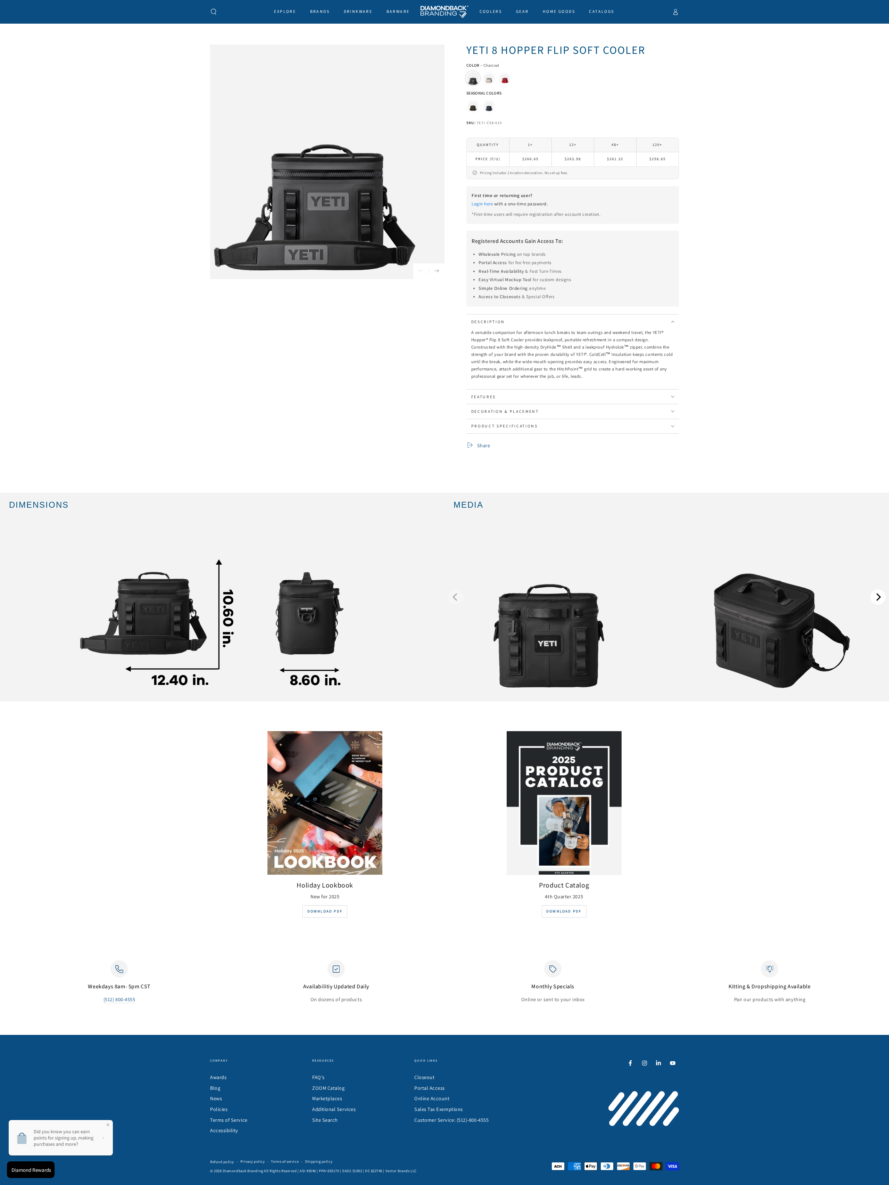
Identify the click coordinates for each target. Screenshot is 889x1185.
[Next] (878, 597)
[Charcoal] (473, 78)
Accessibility (224, 1130)
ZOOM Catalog (328, 1088)
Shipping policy (318, 1161)
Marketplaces (327, 1098)
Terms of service (285, 1161)
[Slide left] (421, 271)
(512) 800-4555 (119, 999)
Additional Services (334, 1109)
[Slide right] (436, 271)
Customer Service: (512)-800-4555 (451, 1120)
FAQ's (318, 1077)
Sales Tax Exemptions (438, 1109)
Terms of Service (229, 1120)
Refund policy (222, 1161)
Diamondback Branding (243, 1170)
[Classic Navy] (489, 106)
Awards (218, 1077)
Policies (218, 1109)
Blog (215, 1088)
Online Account (432, 1098)
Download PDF (325, 911)
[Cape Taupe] (489, 78)
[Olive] (473, 106)
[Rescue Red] (505, 78)
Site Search (325, 1120)
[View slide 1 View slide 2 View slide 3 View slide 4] (666, 597)
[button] (214, 12)
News (216, 1098)
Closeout (424, 1077)
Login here (482, 204)
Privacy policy (252, 1161)
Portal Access (429, 1088)
